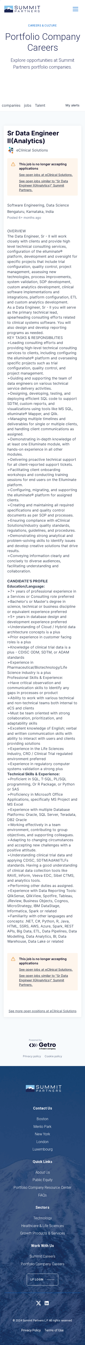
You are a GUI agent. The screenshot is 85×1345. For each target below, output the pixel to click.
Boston (42, 1119)
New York (42, 1134)
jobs (27, 105)
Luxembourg (43, 1149)
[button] (75, 9)
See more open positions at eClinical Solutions (42, 1011)
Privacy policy (32, 1056)
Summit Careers (42, 1256)
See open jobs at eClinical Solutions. (46, 175)
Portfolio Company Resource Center (42, 1187)
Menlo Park (42, 1126)
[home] (22, 9)
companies (11, 105)
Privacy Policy (31, 1330)
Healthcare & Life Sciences (42, 1226)
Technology (42, 1218)
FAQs (42, 1195)
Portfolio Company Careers (42, 1264)
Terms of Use (54, 1330)
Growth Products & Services (42, 1233)
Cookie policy (53, 1056)
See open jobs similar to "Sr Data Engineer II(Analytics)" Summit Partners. (43, 185)
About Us (42, 1172)
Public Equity (43, 1180)
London (42, 1142)
